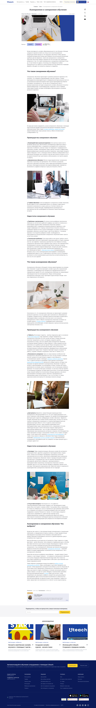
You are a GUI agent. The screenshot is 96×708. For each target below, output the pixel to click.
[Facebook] (85, 9)
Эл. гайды (62, 681)
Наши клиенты (81, 676)
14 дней (46, 573)
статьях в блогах (41, 321)
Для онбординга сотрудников (47, 688)
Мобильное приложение (29, 685)
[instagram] (88, 705)
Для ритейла (43, 676)
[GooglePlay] (84, 695)
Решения (32, 1)
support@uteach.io (11, 678)
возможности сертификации (55, 434)
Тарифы (27, 1)
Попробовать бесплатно (69, 1)
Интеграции (27, 683)
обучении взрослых (33, 336)
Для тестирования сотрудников (48, 685)
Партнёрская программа (83, 681)
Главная (36, 6)
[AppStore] (73, 695)
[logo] (10, 2)
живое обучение (59, 129)
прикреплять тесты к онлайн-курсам (43, 437)
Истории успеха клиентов (66, 679)
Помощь (62, 683)
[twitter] (85, 705)
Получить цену (83, 665)
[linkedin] (83, 705)
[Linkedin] (85, 16)
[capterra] (63, 699)
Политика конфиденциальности (52, 705)
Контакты (80, 679)
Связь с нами (39, 1)
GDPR (62, 705)
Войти (61, 1)
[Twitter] (85, 12)
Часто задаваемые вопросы (50, 1)
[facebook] (77, 705)
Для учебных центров (45, 679)
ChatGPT (30, 44)
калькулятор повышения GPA (35, 362)
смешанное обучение (54, 548)
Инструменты (20, 1)
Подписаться (65, 612)
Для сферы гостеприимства (47, 683)
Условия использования (39, 705)
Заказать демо (82, 1)
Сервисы (26, 688)
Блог (40, 6)
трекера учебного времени (55, 359)
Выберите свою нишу (65, 685)
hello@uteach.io (10, 675)
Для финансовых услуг (46, 681)
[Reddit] (85, 19)
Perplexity (38, 44)
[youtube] (80, 705)
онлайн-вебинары (49, 129)
